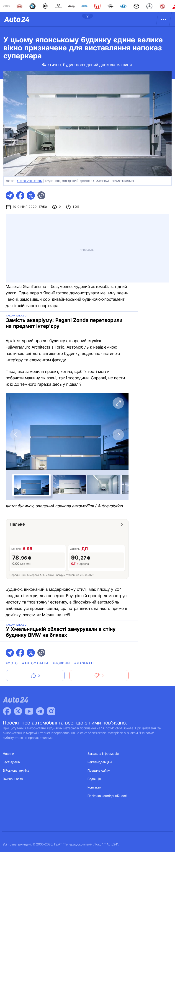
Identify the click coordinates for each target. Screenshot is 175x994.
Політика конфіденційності (107, 796)
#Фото (12, 663)
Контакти (94, 787)
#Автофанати (35, 663)
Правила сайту (99, 771)
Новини (8, 754)
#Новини (61, 663)
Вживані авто (13, 779)
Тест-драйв (11, 762)
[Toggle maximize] (118, 403)
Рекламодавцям (100, 762)
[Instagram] (51, 711)
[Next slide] (118, 434)
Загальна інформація (103, 754)
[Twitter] (18, 711)
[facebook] (20, 195)
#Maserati (84, 663)
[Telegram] (40, 711)
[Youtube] (29, 711)
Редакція (94, 779)
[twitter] (31, 195)
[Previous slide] (16, 434)
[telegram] (10, 195)
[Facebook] (7, 711)
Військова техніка (16, 771)
